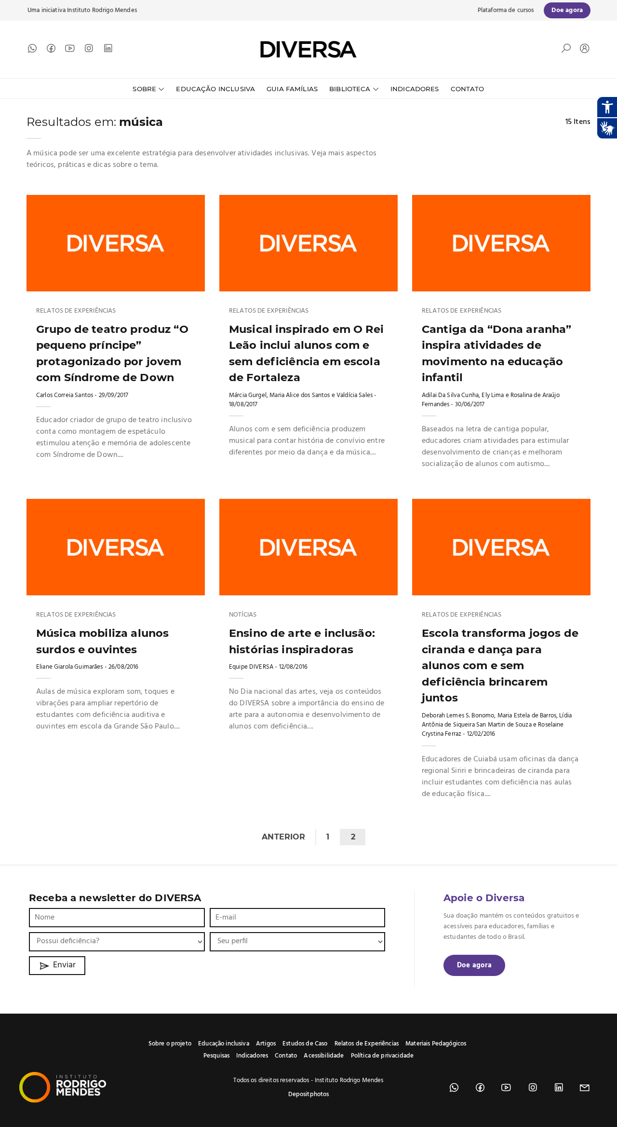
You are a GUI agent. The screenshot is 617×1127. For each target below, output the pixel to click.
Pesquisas (216, 1056)
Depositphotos (308, 1094)
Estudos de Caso (304, 1044)
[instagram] (88, 50)
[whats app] (32, 50)
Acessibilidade (324, 1056)
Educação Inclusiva (215, 89)
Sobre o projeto (169, 1044)
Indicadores (414, 89)
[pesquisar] (566, 50)
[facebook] (51, 50)
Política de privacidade (382, 1056)
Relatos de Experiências (76, 311)
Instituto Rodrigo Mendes (102, 10)
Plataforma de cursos (506, 10)
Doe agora (474, 965)
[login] (582, 49)
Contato (467, 89)
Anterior (283, 836)
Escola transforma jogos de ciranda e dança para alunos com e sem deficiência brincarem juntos (500, 665)
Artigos (266, 1044)
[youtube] (70, 50)
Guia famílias (292, 89)
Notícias (242, 615)
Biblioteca (350, 89)
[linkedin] (108, 50)
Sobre (144, 89)
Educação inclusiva (223, 1044)
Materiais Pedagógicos (435, 1044)
